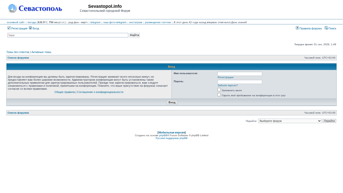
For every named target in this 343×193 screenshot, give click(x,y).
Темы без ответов (17, 52)
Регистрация (19, 28)
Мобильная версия (171, 132)
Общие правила (64, 91)
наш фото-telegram (114, 22)
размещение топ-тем (158, 22)
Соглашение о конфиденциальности (100, 91)
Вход (35, 28)
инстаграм (135, 22)
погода (32, 22)
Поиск (332, 28)
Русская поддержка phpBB (172, 138)
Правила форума (310, 28)
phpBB (163, 135)
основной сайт (16, 22)
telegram (95, 22)
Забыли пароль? (228, 85)
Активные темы (41, 52)
